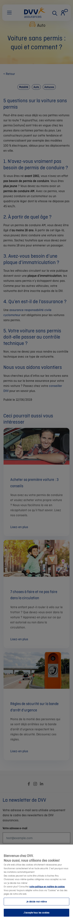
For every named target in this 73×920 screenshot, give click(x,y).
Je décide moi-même (36, 901)
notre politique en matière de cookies (47, 886)
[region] (36, 882)
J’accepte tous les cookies (36, 912)
